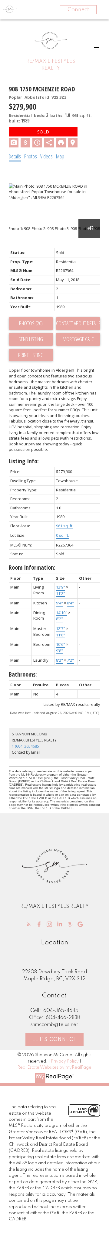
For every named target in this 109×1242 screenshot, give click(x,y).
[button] (28, 924)
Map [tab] (60, 156)
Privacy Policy (65, 1061)
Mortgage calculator (78, 339)
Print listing (31, 355)
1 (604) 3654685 (25, 746)
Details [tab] (15, 156)
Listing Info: (24, 461)
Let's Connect (54, 1039)
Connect (78, 9)
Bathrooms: (23, 674)
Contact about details (78, 323)
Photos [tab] (30, 156)
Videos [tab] (46, 156)
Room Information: (32, 567)
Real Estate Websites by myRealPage (54, 1067)
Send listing (30, 339)
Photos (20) (31, 323)
